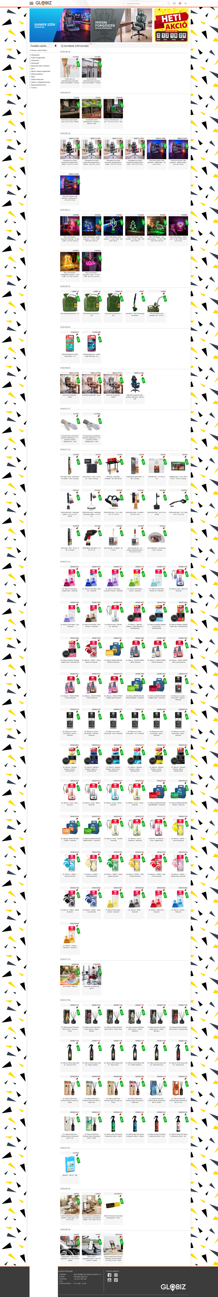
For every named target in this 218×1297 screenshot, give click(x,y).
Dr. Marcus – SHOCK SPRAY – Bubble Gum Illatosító (113, 697)
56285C (184, 490)
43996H (97, 250)
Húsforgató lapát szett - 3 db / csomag (134, 477)
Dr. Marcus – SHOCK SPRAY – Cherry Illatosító (70, 697)
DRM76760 (96, 852)
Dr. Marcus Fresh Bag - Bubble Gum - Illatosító (69, 590)
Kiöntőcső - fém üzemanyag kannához (135, 314)
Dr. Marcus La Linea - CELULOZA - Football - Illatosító (91, 733)
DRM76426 (139, 781)
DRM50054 (74, 1076)
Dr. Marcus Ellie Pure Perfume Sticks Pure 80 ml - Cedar (70, 1100)
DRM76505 (74, 816)
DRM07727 (139, 1005)
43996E (163, 215)
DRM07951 (74, 673)
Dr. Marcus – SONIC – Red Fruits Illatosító (156, 875)
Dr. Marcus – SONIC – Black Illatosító (70, 911)
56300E (119, 526)
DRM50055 (96, 1076)
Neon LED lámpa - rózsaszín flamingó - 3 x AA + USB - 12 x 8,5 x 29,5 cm (70, 239)
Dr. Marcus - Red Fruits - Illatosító (157, 911)
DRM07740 (161, 1041)
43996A (76, 215)
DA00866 (96, 964)
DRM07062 (96, 566)
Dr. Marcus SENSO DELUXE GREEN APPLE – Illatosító (91, 839)
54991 (98, 1234)
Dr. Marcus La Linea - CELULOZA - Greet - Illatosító (157, 733)
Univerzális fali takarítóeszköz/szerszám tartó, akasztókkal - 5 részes (70, 81)
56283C (76, 490)
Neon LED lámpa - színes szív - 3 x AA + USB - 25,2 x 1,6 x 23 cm (178, 239)
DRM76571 (118, 816)
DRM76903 (183, 888)
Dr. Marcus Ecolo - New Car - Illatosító (178, 590)
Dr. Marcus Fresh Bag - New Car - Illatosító (92, 590)
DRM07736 (74, 1041)
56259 (119, 454)
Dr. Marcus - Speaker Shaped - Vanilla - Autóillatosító (70, 769)
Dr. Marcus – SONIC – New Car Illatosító (91, 911)
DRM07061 (74, 566)
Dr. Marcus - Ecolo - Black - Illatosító (91, 804)
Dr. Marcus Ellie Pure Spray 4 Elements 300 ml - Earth (113, 1135)
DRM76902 (161, 888)
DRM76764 (183, 852)
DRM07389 (74, 602)
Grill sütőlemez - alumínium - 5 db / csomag (157, 549)
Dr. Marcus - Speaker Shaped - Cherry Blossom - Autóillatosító (135, 626)
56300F (141, 526)
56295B (97, 526)
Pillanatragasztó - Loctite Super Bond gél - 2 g (91, 355)
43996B (97, 215)
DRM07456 (96, 602)
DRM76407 (183, 745)
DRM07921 (118, 638)
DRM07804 (161, 602)
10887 (141, 291)
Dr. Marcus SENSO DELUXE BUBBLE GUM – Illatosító (156, 697)
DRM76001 (74, 745)
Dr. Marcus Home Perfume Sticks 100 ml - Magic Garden (91, 1029)
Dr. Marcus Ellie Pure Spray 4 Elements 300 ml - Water (135, 1135)
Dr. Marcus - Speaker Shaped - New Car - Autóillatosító (91, 769)
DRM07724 (74, 1005)
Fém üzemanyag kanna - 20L (113, 314)
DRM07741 (183, 1041)
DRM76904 (74, 923)
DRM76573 (139, 816)
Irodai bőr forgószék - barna (91, 395)
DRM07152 (118, 566)
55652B (119, 97)
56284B (119, 490)
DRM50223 (183, 673)
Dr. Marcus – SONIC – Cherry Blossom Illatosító (91, 661)
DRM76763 (161, 852)
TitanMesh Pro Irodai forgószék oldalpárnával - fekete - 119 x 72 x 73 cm (69, 162)
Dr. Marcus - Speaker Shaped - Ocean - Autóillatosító (135, 769)
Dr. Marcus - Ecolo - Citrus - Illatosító (135, 804)
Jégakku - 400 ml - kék (70, 1175)
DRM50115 (183, 1076)
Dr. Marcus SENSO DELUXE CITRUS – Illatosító (70, 839)
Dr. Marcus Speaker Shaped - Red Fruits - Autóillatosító (178, 625)
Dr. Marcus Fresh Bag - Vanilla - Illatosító (113, 911)
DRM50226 (118, 709)
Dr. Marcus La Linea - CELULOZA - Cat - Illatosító (135, 732)
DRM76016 (161, 745)
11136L (76, 413)
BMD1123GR (95, 138)
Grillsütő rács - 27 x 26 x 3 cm (156, 477)
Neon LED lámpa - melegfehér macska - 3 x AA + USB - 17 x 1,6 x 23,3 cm (70, 274)
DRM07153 (139, 566)
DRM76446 (161, 781)
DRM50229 (183, 709)
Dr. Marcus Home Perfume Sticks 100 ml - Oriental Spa (178, 1028)
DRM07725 (96, 1005)
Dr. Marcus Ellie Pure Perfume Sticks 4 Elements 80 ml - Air (69, 1136)
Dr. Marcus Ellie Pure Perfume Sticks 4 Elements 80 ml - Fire (178, 1100)
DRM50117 (96, 1112)
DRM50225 (96, 709)
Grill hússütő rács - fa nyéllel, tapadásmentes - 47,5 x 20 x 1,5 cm (135, 550)
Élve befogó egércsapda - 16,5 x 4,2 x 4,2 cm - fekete (69, 120)
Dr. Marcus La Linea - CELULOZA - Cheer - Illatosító (178, 733)
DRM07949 (161, 638)
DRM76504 (183, 781)
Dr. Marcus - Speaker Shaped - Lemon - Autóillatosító (157, 769)
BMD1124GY (182, 138)
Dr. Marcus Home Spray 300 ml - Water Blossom (156, 1064)
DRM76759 (74, 852)
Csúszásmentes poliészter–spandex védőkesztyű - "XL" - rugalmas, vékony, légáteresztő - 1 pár (92, 438)
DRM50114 (161, 1076)
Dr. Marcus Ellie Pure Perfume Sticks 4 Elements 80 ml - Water (156, 1100)
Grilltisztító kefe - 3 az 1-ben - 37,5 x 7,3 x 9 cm (178, 513)
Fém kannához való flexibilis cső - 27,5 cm (157, 314)
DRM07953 (118, 673)
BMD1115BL (139, 373)
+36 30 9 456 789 (80, 1279)
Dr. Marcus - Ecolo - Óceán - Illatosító (113, 804)
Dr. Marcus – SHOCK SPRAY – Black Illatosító (135, 661)
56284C (141, 490)
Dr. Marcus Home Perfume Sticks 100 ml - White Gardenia (135, 1029)
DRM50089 (139, 1076)
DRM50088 (118, 1076)
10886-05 (75, 291)
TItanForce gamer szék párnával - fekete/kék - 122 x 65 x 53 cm (156, 162)
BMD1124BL (161, 138)
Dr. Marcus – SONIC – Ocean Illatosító (70, 875)
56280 (141, 454)
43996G (76, 250)
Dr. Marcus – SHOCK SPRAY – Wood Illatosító (92, 697)
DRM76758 (183, 816)
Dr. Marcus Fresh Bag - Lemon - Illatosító (135, 590)
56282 (184, 454)
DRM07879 (96, 638)
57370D (76, 1153)
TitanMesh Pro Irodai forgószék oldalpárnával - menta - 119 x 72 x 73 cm (91, 162)
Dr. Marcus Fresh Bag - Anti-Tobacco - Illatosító (91, 625)
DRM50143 (183, 1112)
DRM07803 (139, 602)
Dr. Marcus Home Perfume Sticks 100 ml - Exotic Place (113, 1028)
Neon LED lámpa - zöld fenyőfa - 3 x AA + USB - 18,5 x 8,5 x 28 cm (135, 239)
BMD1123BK (74, 138)
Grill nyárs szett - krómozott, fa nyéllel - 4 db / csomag (70, 477)
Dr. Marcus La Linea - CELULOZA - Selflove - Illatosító (178, 698)
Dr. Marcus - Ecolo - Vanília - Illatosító (113, 839)
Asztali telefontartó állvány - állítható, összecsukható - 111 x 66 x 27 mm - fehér (113, 1258)
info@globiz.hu (80, 1276)
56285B (163, 490)
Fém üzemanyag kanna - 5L (70, 313)
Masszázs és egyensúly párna (91, 987)
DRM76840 (96, 888)
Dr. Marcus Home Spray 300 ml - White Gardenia (135, 1064)
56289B (76, 526)
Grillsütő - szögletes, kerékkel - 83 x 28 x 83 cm (113, 477)
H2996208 (96, 332)
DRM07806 (74, 638)
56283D (97, 490)
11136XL (97, 413)
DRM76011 (96, 745)
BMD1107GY (117, 373)
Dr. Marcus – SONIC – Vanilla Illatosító (92, 875)
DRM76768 (74, 888)
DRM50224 (74, 709)
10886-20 (118, 291)
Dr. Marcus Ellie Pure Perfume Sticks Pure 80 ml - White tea (135, 1100)
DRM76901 (139, 888)
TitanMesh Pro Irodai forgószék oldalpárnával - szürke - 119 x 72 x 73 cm (113, 162)
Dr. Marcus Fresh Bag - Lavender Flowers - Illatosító (113, 590)
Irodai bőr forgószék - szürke (113, 396)
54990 (76, 1234)
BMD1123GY (117, 138)
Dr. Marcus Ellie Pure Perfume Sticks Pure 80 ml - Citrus (113, 1100)
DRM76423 (74, 781)
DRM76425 (118, 781)
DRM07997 (161, 673)
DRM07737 (96, 1041)
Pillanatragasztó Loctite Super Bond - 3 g (70, 355)
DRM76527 (96, 816)
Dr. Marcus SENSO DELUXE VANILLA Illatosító (113, 661)
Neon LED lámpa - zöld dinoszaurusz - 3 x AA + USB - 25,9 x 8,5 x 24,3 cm (156, 239)
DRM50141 (139, 1112)
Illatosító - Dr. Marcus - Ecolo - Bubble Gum (156, 839)
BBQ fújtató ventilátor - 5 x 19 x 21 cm (91, 549)
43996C (119, 215)
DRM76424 (96, 781)
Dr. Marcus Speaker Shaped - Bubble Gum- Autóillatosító (70, 661)
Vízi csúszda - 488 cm (70, 986)
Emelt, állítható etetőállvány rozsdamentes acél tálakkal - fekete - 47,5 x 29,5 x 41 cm (91, 1218)
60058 (76, 1194)
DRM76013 (139, 745)
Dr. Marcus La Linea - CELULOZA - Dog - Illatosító (113, 732)
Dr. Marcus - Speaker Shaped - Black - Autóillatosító (178, 769)
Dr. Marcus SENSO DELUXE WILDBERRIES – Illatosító (156, 804)
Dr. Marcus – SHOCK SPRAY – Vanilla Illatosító (157, 661)
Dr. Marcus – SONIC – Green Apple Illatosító (113, 875)
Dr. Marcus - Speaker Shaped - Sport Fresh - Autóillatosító (113, 769)
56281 (163, 454)
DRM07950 (183, 638)
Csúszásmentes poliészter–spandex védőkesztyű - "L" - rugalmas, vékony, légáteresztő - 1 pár (70, 438)
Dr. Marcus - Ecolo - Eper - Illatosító (69, 804)
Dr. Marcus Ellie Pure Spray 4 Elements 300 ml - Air (178, 1135)
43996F (184, 215)
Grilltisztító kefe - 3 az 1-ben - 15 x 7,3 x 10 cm (113, 513)
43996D (141, 215)
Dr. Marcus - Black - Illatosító (135, 911)
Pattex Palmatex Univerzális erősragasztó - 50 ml (113, 1217)
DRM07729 (183, 1005)
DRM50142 (161, 1112)
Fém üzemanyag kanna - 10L (91, 314)
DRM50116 (74, 1112)
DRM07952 (96, 673)
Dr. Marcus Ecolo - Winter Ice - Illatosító (113, 625)
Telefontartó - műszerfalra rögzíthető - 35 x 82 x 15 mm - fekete (70, 1258)
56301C (163, 526)
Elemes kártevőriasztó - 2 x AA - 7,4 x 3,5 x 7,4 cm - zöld (113, 120)
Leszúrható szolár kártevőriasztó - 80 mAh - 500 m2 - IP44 (91, 121)
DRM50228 (161, 709)
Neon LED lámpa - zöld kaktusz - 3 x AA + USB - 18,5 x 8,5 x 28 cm (113, 239)
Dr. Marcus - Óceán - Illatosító (178, 911)
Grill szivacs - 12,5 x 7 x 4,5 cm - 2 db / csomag (91, 477)
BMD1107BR (96, 373)
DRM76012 (118, 745)
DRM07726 (118, 1005)
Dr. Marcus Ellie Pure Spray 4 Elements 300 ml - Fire (156, 1135)
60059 (98, 1194)
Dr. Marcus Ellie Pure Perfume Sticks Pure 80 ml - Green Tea (91, 1100)
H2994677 (75, 332)
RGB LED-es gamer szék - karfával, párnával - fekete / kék (135, 397)
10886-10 (96, 291)
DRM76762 (139, 852)
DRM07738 (118, 1041)
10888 (163, 291)
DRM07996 (139, 673)
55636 (98, 97)
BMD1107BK (74, 373)
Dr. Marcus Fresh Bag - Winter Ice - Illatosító (156, 590)
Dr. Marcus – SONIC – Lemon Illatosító (178, 839)
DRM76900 (118, 888)
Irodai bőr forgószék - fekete (70, 396)
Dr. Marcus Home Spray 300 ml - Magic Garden (91, 1064)
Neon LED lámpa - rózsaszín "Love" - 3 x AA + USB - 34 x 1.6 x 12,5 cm (91, 274)
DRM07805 (183, 602)
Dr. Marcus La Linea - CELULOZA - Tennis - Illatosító (70, 733)
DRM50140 (118, 1112)
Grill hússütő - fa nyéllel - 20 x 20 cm (113, 549)
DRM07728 (161, 1005)
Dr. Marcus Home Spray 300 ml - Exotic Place (113, 1064)
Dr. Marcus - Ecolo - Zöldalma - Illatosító (135, 839)
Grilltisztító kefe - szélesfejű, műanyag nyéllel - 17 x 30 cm (92, 514)
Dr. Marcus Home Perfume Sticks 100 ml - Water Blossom (156, 1029)
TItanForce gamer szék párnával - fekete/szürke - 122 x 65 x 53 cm (178, 162)
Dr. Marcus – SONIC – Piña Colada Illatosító (135, 875)
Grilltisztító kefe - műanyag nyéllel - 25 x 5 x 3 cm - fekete (70, 514)
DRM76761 (118, 852)
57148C (76, 57)
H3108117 (118, 1194)
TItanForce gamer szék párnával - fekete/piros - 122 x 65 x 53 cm (70, 198)
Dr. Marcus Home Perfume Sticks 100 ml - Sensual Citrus (69, 1029)
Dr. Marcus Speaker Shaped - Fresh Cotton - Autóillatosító (157, 626)
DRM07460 (118, 602)
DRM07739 (139, 1041)
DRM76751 (161, 816)
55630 (76, 97)
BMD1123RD (139, 138)
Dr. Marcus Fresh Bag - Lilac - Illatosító (70, 625)
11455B (76, 454)
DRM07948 (139, 638)
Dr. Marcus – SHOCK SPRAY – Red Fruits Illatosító (178, 661)
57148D (97, 57)
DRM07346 (183, 566)
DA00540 (75, 964)
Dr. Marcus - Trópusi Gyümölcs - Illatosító (70, 946)
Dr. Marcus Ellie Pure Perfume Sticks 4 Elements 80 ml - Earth (91, 1136)
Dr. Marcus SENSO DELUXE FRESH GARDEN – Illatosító (135, 697)
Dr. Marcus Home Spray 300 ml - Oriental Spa (178, 1064)
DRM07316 (161, 566)
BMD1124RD (74, 174)
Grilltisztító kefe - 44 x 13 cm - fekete (156, 513)
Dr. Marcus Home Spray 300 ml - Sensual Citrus (70, 1064)
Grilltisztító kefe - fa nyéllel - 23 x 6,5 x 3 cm (135, 513)
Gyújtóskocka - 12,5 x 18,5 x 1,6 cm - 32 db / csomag (178, 477)
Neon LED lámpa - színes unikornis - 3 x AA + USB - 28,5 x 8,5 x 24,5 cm (91, 239)
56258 (98, 454)
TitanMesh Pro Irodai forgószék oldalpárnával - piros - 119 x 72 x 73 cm (134, 162)
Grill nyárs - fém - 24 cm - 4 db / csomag (70, 549)
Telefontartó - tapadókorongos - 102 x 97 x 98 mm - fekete (91, 1258)
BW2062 (119, 1234)
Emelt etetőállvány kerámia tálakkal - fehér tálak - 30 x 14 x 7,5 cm (70, 1218)
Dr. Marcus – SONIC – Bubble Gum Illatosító (178, 875)
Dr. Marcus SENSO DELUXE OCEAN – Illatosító (178, 804)
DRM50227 (139, 709)
